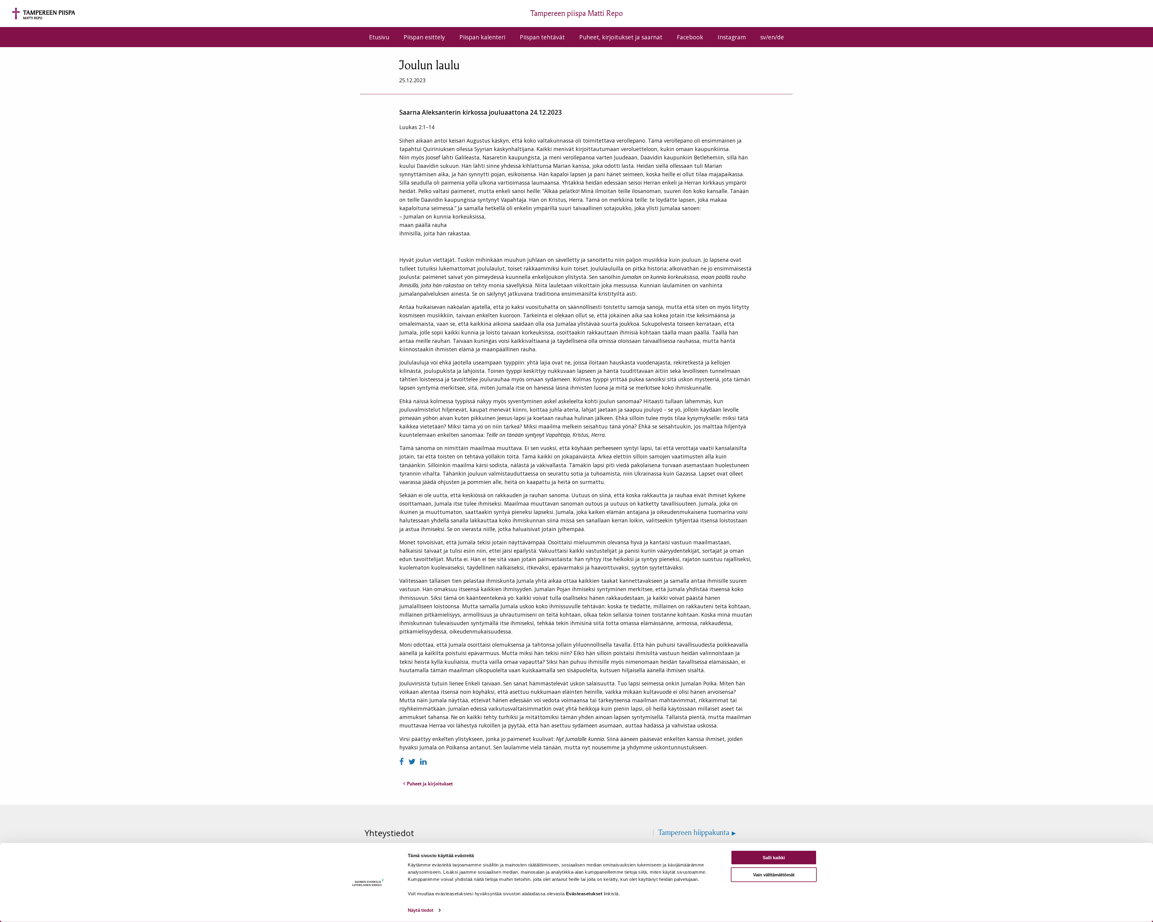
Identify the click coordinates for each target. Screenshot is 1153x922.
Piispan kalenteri (482, 37)
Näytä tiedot (420, 910)
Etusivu (379, 37)
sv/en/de (772, 37)
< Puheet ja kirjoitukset (428, 784)
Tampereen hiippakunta (693, 832)
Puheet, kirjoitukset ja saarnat (620, 37)
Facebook (690, 37)
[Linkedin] (423, 761)
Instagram (732, 37)
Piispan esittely (424, 37)
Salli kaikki (774, 857)
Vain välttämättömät (773, 874)
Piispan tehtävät (542, 37)
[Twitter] (413, 761)
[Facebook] (402, 761)
